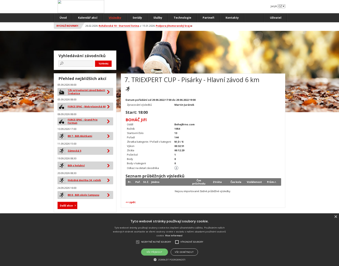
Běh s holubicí (76, 165)
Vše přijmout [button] (154, 251)
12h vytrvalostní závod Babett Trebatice (86, 92)
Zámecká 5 (74, 150)
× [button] (335, 216)
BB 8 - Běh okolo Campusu (83, 195)
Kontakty (232, 17)
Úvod (63, 17)
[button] (169, 259)
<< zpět (131, 202)
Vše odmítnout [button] (184, 251)
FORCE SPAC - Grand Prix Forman (83, 121)
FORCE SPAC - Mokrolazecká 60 (87, 106)
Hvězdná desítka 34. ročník (84, 180)
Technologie (182, 17)
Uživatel (275, 17)
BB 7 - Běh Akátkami (80, 136)
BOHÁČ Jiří (136, 119)
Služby (157, 17)
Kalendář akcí (87, 17)
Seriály (137, 17)
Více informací (174, 235)
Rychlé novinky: (67, 26)
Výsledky (115, 17)
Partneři (208, 17)
